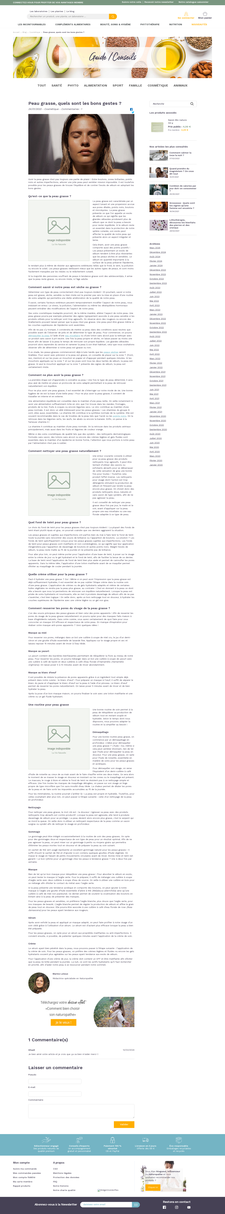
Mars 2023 (155, 310)
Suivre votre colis (131, 2)
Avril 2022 (155, 354)
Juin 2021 (154, 390)
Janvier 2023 (156, 314)
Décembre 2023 (158, 270)
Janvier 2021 (156, 412)
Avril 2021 (154, 398)
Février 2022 (156, 363)
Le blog (70, 11)
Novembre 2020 (158, 421)
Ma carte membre (22, 1182)
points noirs (119, 416)
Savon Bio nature (177, 120)
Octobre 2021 (156, 381)
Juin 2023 (154, 297)
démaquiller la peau (39, 336)
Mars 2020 (155, 456)
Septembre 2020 (158, 430)
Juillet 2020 (156, 438)
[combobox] (72, 16)
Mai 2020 (154, 447)
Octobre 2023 (157, 279)
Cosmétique (34, 32)
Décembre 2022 (158, 319)
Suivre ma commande (25, 1169)
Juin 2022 (154, 345)
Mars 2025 (155, 248)
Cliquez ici (153, 1187)
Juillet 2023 (156, 292)
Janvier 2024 (156, 266)
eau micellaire (72, 336)
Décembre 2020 (158, 416)
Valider (124, 1124)
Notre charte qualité (64, 1190)
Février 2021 (156, 407)
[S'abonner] (136, 1204)
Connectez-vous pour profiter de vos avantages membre (48, 3)
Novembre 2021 (157, 376)
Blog (24, 32)
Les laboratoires (38, 11)
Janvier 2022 (156, 367)
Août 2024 (155, 257)
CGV (55, 1169)
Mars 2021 (155, 403)
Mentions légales (62, 1173)
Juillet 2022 (156, 341)
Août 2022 (155, 336)
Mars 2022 (155, 359)
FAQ (55, 1182)
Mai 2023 (154, 301)
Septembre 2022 (158, 332)
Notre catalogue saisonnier (193, 2)
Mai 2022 (154, 350)
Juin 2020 (155, 443)
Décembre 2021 (157, 372)
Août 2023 (155, 288)
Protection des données (66, 1177)
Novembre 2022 (158, 323)
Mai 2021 (154, 394)
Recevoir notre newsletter (159, 2)
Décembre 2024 (158, 252)
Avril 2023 (155, 305)
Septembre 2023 (158, 283)
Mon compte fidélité (24, 1177)
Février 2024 (156, 261)
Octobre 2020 (157, 425)
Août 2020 (155, 434)
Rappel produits (21, 1186)
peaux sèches (111, 352)
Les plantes (57, 11)
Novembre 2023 (158, 274)
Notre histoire (60, 1186)
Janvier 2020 (156, 465)
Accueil (16, 32)
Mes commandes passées (27, 1173)
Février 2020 (156, 461)
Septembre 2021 (158, 385)
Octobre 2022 (157, 328)
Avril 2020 (155, 452)
